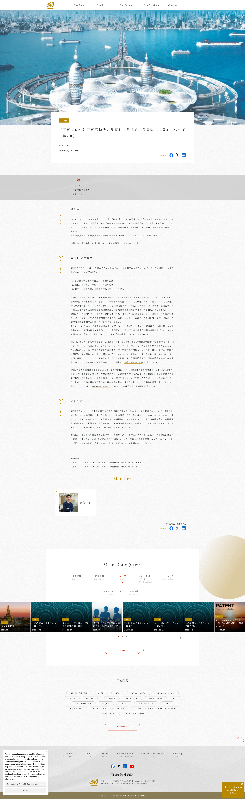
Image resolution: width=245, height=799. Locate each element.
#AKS (167, 703)
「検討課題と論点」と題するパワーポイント (135, 297)
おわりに (79, 194)
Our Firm (79, 5)
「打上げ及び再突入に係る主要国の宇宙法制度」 (135, 342)
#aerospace (92, 698)
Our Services (151, 5)
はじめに (78, 186)
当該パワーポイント (133, 362)
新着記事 (100, 577)
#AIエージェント (146, 703)
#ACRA (72, 698)
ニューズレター (168, 577)
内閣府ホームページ (101, 386)
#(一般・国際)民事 (79, 693)
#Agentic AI (132, 698)
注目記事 (77, 577)
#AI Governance (83, 703)
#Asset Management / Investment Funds (156, 708)
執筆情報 (134, 592)
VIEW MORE (122, 727)
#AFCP (112, 698)
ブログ (122, 577)
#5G (118, 693)
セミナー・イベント (111, 592)
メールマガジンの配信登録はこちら (233, 790)
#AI (174, 698)
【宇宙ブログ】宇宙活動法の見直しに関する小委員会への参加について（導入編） (107, 462)
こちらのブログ (136, 235)
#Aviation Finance (135, 713)
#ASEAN (121, 708)
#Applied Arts (75, 708)
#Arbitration (99, 708)
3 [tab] (126, 636)
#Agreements (155, 698)
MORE (122, 650)
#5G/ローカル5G (138, 693)
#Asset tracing (107, 713)
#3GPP (101, 693)
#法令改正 (74, 150)
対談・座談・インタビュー (145, 579)
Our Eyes (102, 5)
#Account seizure (165, 693)
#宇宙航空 (63, 150)
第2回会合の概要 (82, 190)
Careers (172, 5)
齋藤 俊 (85, 502)
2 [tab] (122, 636)
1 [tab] (118, 636)
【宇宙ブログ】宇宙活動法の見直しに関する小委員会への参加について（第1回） (107, 466)
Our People (126, 5)
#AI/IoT (105, 703)
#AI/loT (124, 703)
